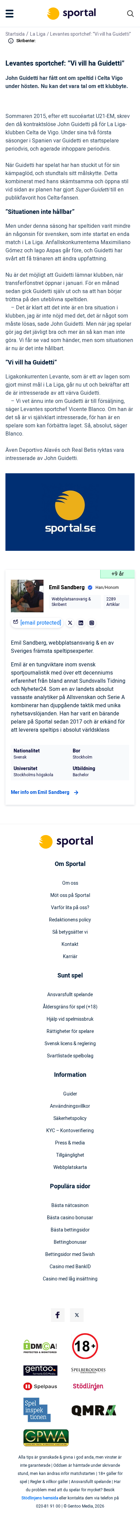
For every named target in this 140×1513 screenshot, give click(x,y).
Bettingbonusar (70, 1242)
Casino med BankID (70, 1266)
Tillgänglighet (70, 1155)
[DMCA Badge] (46, 1346)
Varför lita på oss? (70, 907)
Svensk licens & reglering (70, 1043)
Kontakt (70, 944)
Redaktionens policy (70, 920)
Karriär (70, 956)
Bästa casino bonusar (70, 1217)
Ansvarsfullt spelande (70, 994)
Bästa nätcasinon (70, 1205)
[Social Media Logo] (58, 1315)
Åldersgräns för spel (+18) (70, 1007)
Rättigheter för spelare (70, 1031)
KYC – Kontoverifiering (70, 1130)
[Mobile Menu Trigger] (10, 14)
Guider (70, 1094)
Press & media (70, 1143)
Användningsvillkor (70, 1106)
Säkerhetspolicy (70, 1118)
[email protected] (40, 623)
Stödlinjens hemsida (39, 1498)
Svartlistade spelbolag (70, 1056)
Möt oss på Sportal (70, 895)
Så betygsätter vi (70, 932)
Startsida (15, 34)
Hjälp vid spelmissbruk (70, 1019)
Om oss (70, 883)
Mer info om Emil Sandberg (40, 792)
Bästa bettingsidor (70, 1230)
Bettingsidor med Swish (70, 1254)
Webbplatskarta (70, 1167)
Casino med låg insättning (70, 1279)
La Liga (38, 34)
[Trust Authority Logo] (46, 1370)
